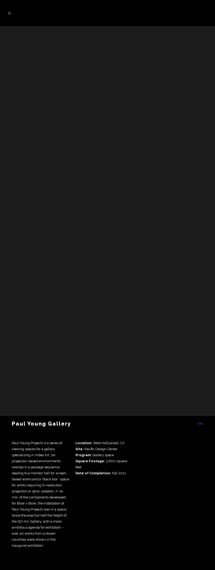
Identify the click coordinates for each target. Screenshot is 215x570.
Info (200, 424)
